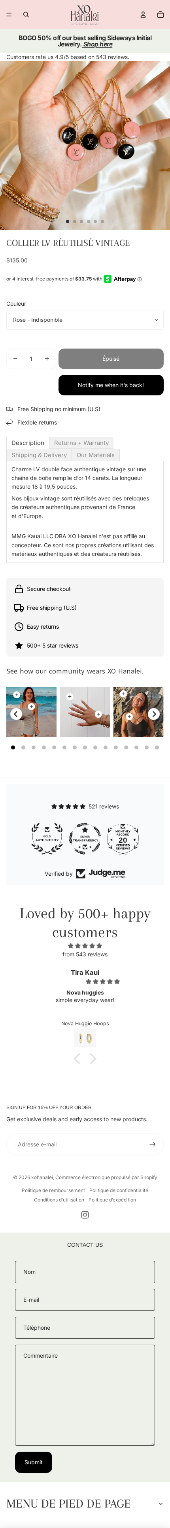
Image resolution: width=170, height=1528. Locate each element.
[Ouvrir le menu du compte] (143, 14)
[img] (85, 945)
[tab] (27, 443)
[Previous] (16, 714)
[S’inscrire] (152, 1144)
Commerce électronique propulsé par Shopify (106, 1177)
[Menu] (9, 15)
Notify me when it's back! (111, 385)
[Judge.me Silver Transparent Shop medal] (47, 838)
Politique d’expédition (112, 1200)
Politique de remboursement (53, 1190)
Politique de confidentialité (118, 1190)
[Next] (154, 714)
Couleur (16, 303)
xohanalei (42, 1177)
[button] (79, 1058)
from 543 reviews (85, 954)
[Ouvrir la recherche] (26, 14)
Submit (34, 1462)
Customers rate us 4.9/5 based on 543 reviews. (67, 57)
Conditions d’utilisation (59, 1200)
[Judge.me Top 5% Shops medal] (123, 838)
